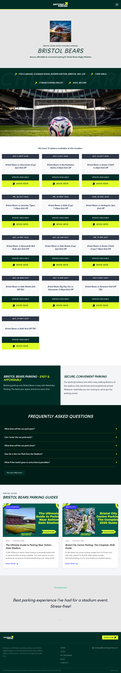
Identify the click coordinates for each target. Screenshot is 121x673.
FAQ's (62, 651)
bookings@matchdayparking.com (106, 648)
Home (62, 648)
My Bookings (66, 655)
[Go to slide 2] (61, 620)
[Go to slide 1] (59, 620)
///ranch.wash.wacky (51, 83)
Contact (64, 663)
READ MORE (10, 564)
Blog (62, 659)
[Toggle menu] (116, 4)
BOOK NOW (22, 184)
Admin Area (114, 670)
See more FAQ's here (14, 473)
